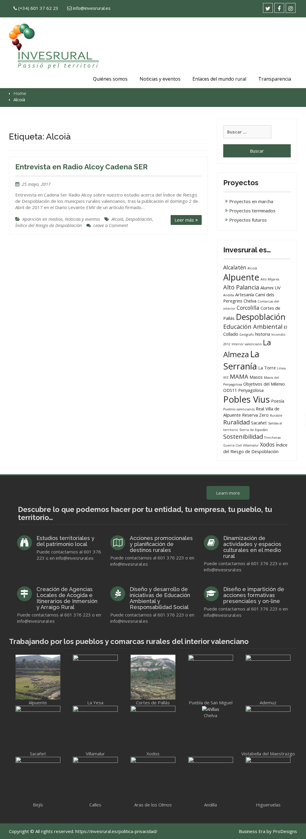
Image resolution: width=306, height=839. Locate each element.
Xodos (267, 444)
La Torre (267, 368)
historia (262, 334)
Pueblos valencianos (239, 409)
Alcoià (117, 219)
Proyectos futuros (248, 220)
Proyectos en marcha (251, 201)
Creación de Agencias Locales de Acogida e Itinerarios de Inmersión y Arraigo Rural (66, 598)
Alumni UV (270, 288)
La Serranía (241, 360)
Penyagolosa (251, 390)
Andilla (228, 295)
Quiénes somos (110, 79)
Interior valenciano (247, 344)
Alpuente (241, 277)
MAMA (239, 376)
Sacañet (259, 423)
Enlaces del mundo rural (219, 79)
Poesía (277, 401)
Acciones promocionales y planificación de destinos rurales (161, 544)
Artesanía (244, 294)
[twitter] (268, 8)
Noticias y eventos (160, 79)
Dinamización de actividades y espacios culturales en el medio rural (252, 547)
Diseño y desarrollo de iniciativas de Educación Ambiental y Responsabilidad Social (160, 598)
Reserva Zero (255, 415)
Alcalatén (234, 267)
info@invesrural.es (92, 8)
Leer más (184, 220)
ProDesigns (285, 831)
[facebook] (279, 8)
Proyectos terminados (252, 211)
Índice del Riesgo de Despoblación (48, 225)
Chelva (250, 301)
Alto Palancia (241, 287)
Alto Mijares (270, 279)
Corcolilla (248, 307)
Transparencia (274, 79)
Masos (256, 377)
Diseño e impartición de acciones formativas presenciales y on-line (253, 595)
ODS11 (230, 390)
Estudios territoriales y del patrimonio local (65, 541)
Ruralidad (236, 422)
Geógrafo (246, 334)
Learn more (228, 493)
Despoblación (139, 219)
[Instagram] (291, 8)
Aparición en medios (42, 219)
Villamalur (251, 445)
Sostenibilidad (243, 436)
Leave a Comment (110, 225)
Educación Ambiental (252, 327)
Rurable (276, 415)
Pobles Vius (246, 399)
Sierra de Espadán (253, 430)
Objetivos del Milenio (264, 384)
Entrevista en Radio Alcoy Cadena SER (81, 166)
